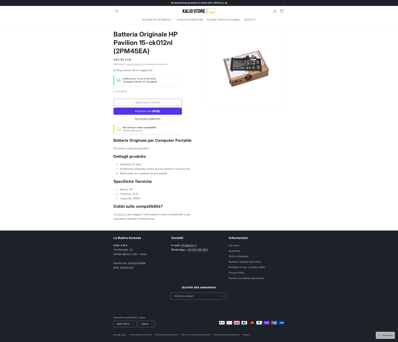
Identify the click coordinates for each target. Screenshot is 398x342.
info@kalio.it (189, 245)
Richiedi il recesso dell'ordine (245, 261)
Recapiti (246, 335)
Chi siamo (234, 245)
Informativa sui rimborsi (141, 335)
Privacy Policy (236, 272)
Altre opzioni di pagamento (147, 118)
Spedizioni (234, 251)
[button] (116, 11)
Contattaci (119, 214)
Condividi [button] (122, 91)
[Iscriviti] (223, 296)
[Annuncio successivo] (283, 3)
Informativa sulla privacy (166, 335)
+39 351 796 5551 (197, 249)
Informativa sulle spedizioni (227, 335)
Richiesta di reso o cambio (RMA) (247, 267)
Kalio (124, 335)
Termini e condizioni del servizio (246, 278)
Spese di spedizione (135, 64)
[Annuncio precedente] (114, 3)
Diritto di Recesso (238, 256)
